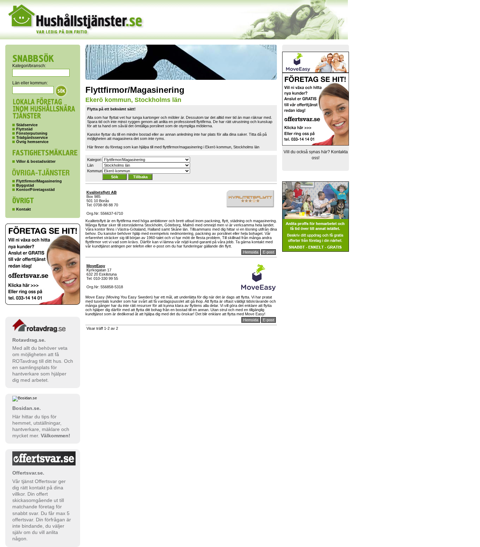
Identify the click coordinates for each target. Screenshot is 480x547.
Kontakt (23, 209)
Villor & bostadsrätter (36, 161)
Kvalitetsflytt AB (101, 192)
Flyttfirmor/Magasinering (39, 181)
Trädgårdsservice (32, 137)
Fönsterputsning (31, 133)
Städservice (27, 125)
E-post (268, 252)
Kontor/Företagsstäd (35, 189)
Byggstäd (25, 185)
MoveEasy (95, 266)
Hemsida (250, 252)
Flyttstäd (24, 129)
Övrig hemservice (32, 142)
